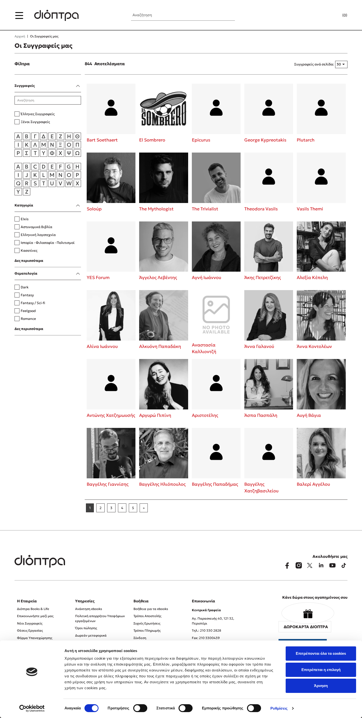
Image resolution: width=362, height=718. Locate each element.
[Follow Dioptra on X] (309, 565)
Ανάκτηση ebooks (88, 609)
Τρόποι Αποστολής (147, 616)
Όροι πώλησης (86, 628)
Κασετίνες (29, 250)
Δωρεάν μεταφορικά (91, 635)
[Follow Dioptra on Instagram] (298, 565)
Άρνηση (321, 686)
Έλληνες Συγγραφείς (38, 114)
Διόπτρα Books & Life (33, 609)
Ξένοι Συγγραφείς (35, 122)
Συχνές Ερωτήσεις (146, 623)
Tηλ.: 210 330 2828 (206, 630)
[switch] (140, 708)
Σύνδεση (139, 638)
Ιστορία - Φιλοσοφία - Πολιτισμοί (48, 242)
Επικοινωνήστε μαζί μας (35, 616)
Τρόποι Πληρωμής (147, 630)
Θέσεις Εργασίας (30, 630)
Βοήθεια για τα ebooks (150, 609)
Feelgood (28, 311)
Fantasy (27, 295)
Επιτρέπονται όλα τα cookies (321, 653)
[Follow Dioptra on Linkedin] (321, 565)
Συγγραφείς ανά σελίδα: (314, 64)
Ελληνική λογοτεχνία (38, 235)
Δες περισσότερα (29, 260)
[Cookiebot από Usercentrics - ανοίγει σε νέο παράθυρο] (31, 708)
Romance (28, 318)
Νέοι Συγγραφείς (29, 623)
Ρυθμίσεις (279, 708)
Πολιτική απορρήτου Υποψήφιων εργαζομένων (100, 618)
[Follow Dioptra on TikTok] (343, 565)
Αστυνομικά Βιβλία (36, 227)
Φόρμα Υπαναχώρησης (34, 638)
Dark (25, 287)
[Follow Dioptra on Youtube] (332, 565)
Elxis (25, 219)
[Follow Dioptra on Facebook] (287, 565)
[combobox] (341, 64)
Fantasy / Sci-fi (33, 303)
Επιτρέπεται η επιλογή (321, 670)
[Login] (335, 15)
